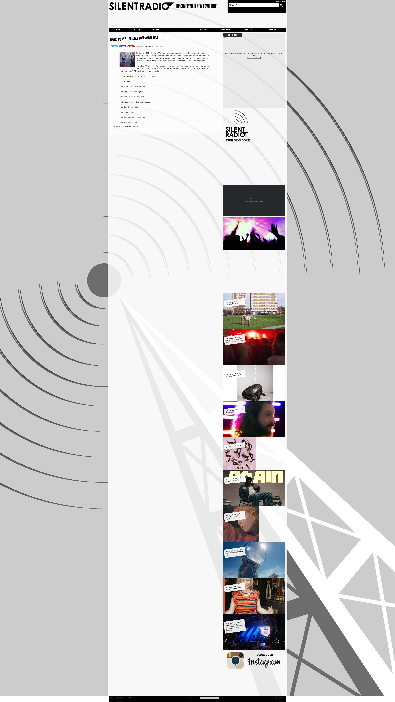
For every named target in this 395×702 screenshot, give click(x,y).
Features (248, 30)
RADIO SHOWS (226, 30)
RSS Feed (131, 698)
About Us (272, 30)
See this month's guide (254, 58)
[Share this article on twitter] (114, 46)
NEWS (177, 30)
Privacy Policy (280, 698)
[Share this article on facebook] (123, 46)
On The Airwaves (127, 126)
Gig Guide (136, 30)
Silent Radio (167, 14)
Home (118, 30)
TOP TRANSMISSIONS (200, 30)
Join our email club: (194, 698)
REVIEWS (156, 30)
